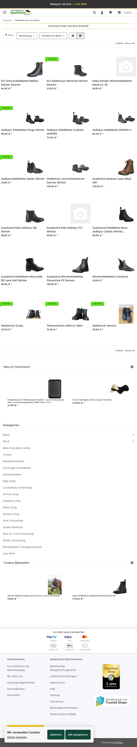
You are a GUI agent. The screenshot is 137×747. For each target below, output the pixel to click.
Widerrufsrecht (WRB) (63, 714)
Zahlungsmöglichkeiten (21, 682)
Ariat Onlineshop (13, 520)
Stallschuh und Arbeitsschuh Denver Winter (66, 180)
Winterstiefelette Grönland (110, 276)
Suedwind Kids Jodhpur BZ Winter (19, 229)
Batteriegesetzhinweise (64, 707)
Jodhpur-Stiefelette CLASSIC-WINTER (66, 131)
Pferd (6, 441)
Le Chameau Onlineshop (17, 487)
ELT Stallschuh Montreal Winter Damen (67, 82)
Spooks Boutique (13, 527)
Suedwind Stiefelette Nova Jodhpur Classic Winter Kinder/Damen (109, 229)
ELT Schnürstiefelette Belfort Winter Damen (19, 82)
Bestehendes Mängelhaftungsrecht (63, 668)
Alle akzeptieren (78, 734)
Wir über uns (15, 676)
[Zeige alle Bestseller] (132, 562)
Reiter (6, 435)
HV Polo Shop (11, 494)
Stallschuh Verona (104, 325)
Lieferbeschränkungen (63, 676)
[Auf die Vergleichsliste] (121, 60)
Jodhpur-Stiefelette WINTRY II (111, 130)
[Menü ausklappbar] (4, 11)
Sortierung (25, 35)
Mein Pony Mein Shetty (16, 448)
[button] (95, 12)
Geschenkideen (12, 474)
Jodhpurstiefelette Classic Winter (23, 178)
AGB (52, 688)
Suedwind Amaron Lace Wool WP (111, 180)
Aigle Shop (9, 481)
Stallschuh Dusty (12, 325)
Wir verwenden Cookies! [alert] (23, 732)
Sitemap (55, 695)
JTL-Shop (118, 742)
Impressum (57, 701)
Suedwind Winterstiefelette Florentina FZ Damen (65, 278)
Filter (10, 35)
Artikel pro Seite (51, 35)
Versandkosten (16, 688)
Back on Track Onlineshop (18, 533)
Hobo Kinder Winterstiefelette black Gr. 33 (112, 82)
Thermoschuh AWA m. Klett (65, 325)
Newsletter (13, 695)
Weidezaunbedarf (13, 461)
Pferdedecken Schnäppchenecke (22, 547)
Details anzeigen (17, 737)
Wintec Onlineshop (14, 540)
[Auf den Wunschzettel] (130, 60)
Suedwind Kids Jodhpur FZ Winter (64, 229)
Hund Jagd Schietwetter (17, 467)
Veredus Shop (11, 514)
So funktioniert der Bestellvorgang (18, 668)
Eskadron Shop (12, 500)
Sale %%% (9, 553)
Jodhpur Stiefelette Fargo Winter (23, 130)
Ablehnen (56, 734)
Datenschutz (57, 682)
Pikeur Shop (10, 507)
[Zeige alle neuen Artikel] (132, 367)
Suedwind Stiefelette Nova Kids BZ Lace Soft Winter (21, 278)
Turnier (7, 454)
